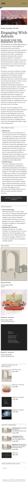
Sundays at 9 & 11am (9, 480)
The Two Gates (6, 282)
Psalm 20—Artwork (7, 317)
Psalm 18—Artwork (18, 410)
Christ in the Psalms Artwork (7, 321)
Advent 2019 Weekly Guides (13, 198)
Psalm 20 (15, 453)
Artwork (3, 286)
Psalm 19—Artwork (7, 352)
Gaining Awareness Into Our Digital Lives (18, 438)
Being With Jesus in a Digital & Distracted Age (19, 446)
